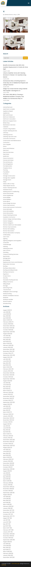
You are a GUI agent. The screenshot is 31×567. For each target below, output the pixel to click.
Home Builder (7, 197)
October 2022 (7, 400)
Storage (5, 286)
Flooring (5, 170)
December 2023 (7, 373)
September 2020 (8, 445)
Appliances (6, 113)
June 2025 (6, 337)
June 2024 (6, 361)
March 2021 (6, 434)
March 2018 (6, 504)
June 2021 (6, 428)
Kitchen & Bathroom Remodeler (12, 225)
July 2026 (5, 312)
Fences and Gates (8, 160)
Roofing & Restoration (9, 268)
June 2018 (6, 498)
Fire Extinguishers (8, 164)
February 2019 (7, 483)
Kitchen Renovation (8, 231)
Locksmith (6, 242)
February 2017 (7, 530)
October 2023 (7, 377)
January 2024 (7, 371)
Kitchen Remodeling (8, 229)
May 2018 (5, 500)
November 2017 (7, 512)
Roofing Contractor (8, 272)
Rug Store (6, 274)
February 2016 (7, 553)
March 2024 (6, 367)
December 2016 (7, 534)
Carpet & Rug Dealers (9, 129)
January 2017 (6, 532)
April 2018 (5, 502)
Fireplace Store (7, 168)
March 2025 (6, 343)
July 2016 (5, 543)
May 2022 (5, 410)
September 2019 (7, 469)
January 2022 (7, 416)
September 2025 (8, 332)
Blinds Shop (6, 123)
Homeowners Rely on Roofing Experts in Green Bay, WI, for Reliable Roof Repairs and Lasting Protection (15, 83)
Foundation (6, 172)
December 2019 (7, 463)
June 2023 (6, 385)
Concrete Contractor (9, 138)
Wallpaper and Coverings (10, 291)
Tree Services (7, 289)
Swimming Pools (7, 288)
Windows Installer (8, 299)
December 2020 (7, 439)
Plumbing (5, 252)
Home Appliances (8, 195)
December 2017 (7, 510)
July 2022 (5, 406)
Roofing (5, 266)
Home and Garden (8, 193)
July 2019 (5, 473)
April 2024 (6, 365)
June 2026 (6, 314)
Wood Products (7, 301)
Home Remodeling (8, 211)
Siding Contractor (8, 282)
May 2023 (5, 387)
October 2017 (7, 514)
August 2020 (6, 447)
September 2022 (8, 402)
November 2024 (7, 351)
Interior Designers (8, 223)
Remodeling (6, 260)
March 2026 (6, 320)
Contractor (6, 142)
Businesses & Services (9, 125)
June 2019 (6, 475)
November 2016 (7, 536)
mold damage (7, 244)
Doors (4, 146)
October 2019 (7, 467)
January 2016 (6, 555)
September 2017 (7, 516)
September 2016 (7, 540)
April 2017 (5, 526)
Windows (5, 297)
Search (25, 58)
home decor (6, 201)
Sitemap (4, 565)
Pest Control (6, 250)
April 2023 (6, 388)
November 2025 (7, 328)
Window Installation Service (11, 295)
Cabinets (5, 127)
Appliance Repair (8, 111)
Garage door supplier (9, 178)
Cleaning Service (8, 134)
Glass (4, 182)
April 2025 (6, 341)
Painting (5, 246)
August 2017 (6, 518)
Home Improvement (9, 205)
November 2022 (7, 398)
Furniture (5, 174)
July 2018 (5, 496)
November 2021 (7, 420)
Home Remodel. (16, 563)
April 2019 (5, 479)
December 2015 (7, 557)
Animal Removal (7, 107)
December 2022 (7, 396)
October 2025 (7, 330)
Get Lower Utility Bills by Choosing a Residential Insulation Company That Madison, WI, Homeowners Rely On (13, 96)
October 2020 (7, 443)
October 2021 (7, 422)
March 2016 (6, 551)
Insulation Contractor (9, 217)
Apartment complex (9, 109)
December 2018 (7, 487)
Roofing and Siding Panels (10, 270)
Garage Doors (7, 180)
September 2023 (8, 379)
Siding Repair (6, 284)
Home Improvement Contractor (12, 207)
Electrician (6, 154)
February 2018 (7, 506)
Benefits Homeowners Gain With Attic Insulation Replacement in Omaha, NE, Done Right (15, 67)
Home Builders (7, 199)
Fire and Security (8, 162)
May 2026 (6, 316)
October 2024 (7, 353)
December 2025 (7, 326)
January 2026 (7, 324)
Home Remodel (7, 209)
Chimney (5, 133)
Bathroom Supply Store (9, 121)
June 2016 (6, 545)
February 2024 (7, 369)
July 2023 (5, 383)
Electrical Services (8, 152)
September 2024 (8, 355)
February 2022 (7, 414)
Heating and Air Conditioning (11, 191)
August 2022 (6, 404)
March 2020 (6, 457)
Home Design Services (9, 203)
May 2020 (6, 453)
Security (5, 278)
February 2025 (7, 345)
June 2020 (6, 451)
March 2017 (6, 528)
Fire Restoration (7, 166)
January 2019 (6, 485)
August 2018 (6, 494)
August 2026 (6, 310)
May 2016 (5, 547)
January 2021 (6, 438)
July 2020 (5, 449)
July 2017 (5, 520)
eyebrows (6, 156)
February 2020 (7, 459)
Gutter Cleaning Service (10, 187)
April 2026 (6, 318)
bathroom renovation (9, 119)
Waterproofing (7, 293)
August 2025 (6, 334)
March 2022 (6, 412)
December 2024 (7, 349)
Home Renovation (8, 213)
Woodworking (7, 303)
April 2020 (6, 455)
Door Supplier (7, 144)
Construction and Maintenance (12, 140)
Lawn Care (6, 237)
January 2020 (7, 461)
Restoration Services (9, 264)
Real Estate (6, 256)
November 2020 (7, 441)
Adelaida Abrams (9, 14)
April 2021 (5, 432)
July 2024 (5, 359)
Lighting (5, 238)
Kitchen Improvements (9, 227)
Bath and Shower (8, 115)
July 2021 (5, 426)
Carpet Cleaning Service (10, 131)
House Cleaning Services (10, 215)
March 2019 (6, 481)
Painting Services (8, 248)
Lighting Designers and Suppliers (12, 240)
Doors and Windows (8, 148)
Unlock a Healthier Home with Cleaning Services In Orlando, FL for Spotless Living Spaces (14, 75)
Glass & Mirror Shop (8, 184)
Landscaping (6, 235)
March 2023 (6, 390)
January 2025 (7, 347)
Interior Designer (8, 221)
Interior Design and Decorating (12, 219)
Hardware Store (7, 189)
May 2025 (6, 339)
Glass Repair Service (9, 185)
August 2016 (6, 542)
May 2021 (5, 430)
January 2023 (7, 394)
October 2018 (7, 490)
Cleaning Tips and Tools (9, 136)
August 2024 (6, 357)
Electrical (5, 150)
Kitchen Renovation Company (11, 233)
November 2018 (7, 489)
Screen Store (7, 276)
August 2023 (6, 381)
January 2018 (6, 508)
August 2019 (6, 471)
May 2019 (5, 477)
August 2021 (6, 424)
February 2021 (7, 436)
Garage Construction (9, 176)
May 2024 (6, 363)
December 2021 (7, 418)
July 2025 (5, 335)
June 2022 (6, 408)
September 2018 (7, 492)
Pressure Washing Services (10, 254)
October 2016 (7, 538)
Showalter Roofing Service (10, 280)
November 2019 (7, 465)
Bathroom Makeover (9, 117)
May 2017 (5, 524)
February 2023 (7, 392)
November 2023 (7, 375)
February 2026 (7, 322)
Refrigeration (7, 258)
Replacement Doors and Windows (12, 262)
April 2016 (5, 549)
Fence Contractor (8, 158)
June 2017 (6, 522)
